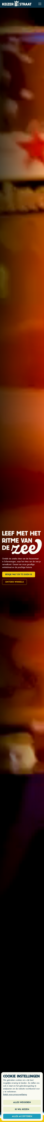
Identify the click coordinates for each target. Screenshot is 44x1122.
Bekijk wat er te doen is (18, 574)
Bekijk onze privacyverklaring (15, 1094)
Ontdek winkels (14, 581)
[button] (39, 4)
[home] (17, 4)
